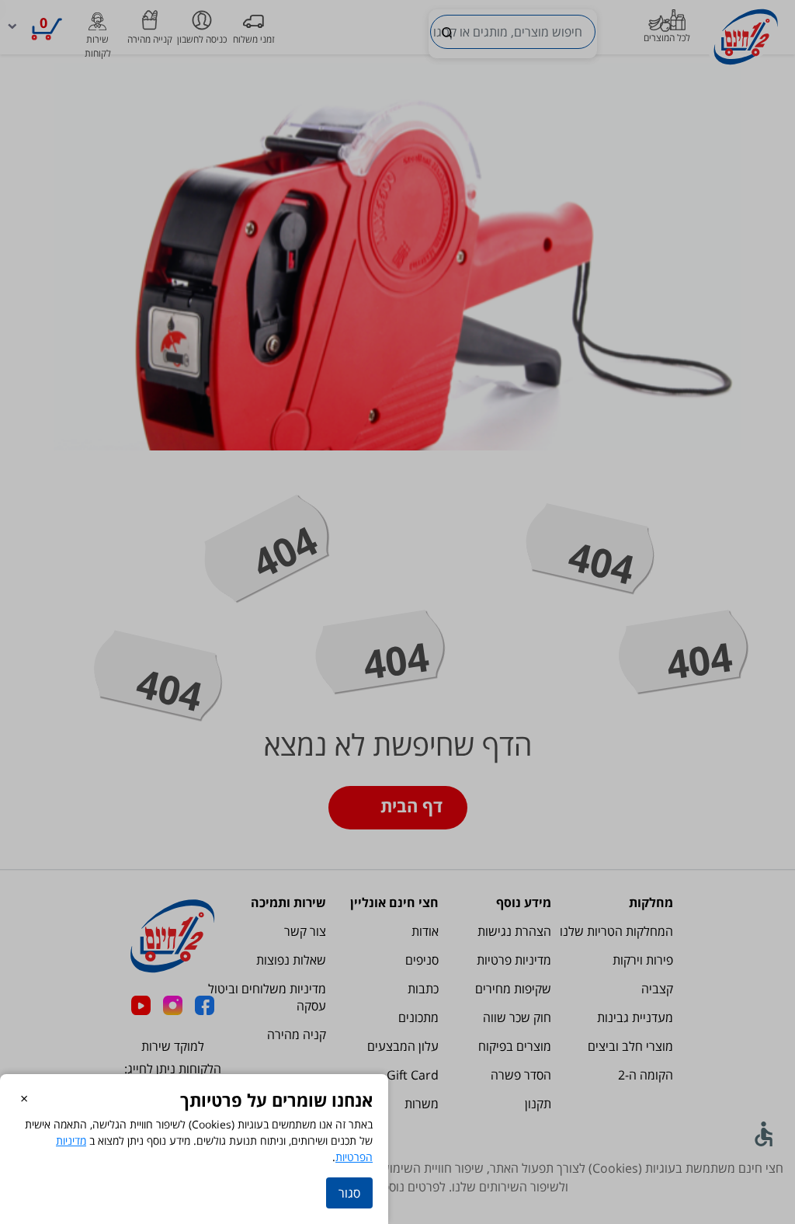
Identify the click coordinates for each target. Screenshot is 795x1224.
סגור (349, 1192)
